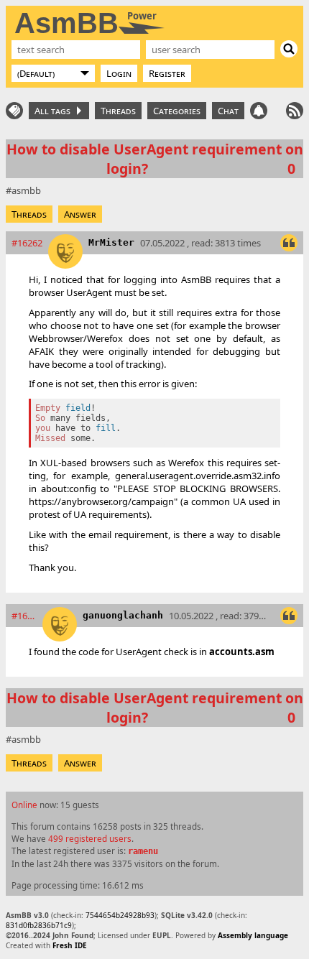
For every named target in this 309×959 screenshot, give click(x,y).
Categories (176, 110)
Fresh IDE (69, 945)
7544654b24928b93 (120, 915)
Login (119, 73)
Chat (228, 110)
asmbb (26, 190)
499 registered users (90, 838)
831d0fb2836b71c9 (39, 925)
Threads (118, 110)
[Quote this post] (289, 242)
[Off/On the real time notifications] (258, 110)
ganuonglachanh (123, 615)
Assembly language (253, 935)
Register (167, 73)
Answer (80, 214)
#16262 (26, 243)
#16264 (24, 615)
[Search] (289, 48)
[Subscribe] (294, 110)
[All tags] (14, 110)
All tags (54, 110)
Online (24, 804)
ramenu (143, 851)
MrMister (111, 242)
